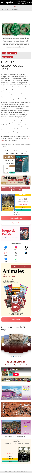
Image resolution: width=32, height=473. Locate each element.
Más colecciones (16, 319)
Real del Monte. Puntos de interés (16, 431)
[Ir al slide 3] (13, 356)
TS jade (3, 187)
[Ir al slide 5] (16, 356)
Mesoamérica (19, 187)
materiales (26, 187)
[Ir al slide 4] (15, 356)
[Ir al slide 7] (20, 356)
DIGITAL (10, 461)
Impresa (12, 166)
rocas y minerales (6, 190)
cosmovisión (18, 190)
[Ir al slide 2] (11, 356)
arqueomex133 (10, 187)
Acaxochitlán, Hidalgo (16, 397)
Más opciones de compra (16, 218)
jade (13, 190)
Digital (12, 172)
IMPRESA (10, 458)
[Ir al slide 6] (18, 356)
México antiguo (7, 57)
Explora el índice (16, 223)
